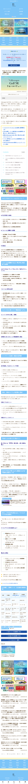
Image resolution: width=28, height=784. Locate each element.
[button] (25, 400)
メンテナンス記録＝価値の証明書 (13, 164)
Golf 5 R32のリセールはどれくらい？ (14, 155)
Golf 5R (12, 628)
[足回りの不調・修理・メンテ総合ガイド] (7, 31)
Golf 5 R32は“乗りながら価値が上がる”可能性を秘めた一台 (15, 173)
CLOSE (23, 152)
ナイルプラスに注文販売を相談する (10, 583)
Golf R (11, 626)
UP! (17, 44)
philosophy (7, 777)
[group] (8, 651)
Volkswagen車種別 (18, 626)
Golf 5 (7, 626)
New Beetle (3, 44)
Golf (3, 626)
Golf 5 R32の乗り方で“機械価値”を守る (14, 162)
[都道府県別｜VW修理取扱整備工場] (21, 31)
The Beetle (11, 44)
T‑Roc (3, 42)
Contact (7, 779)
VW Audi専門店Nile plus (8, 60)
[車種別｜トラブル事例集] (21, 23)
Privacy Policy (21, 777)
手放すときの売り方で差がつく (12, 170)
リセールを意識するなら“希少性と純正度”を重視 (15, 159)
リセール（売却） (5, 628)
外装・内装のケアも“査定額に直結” (13, 167)
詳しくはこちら (14, 65)
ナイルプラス (23, 595)
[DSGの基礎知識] (7, 23)
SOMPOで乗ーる (16, 595)
